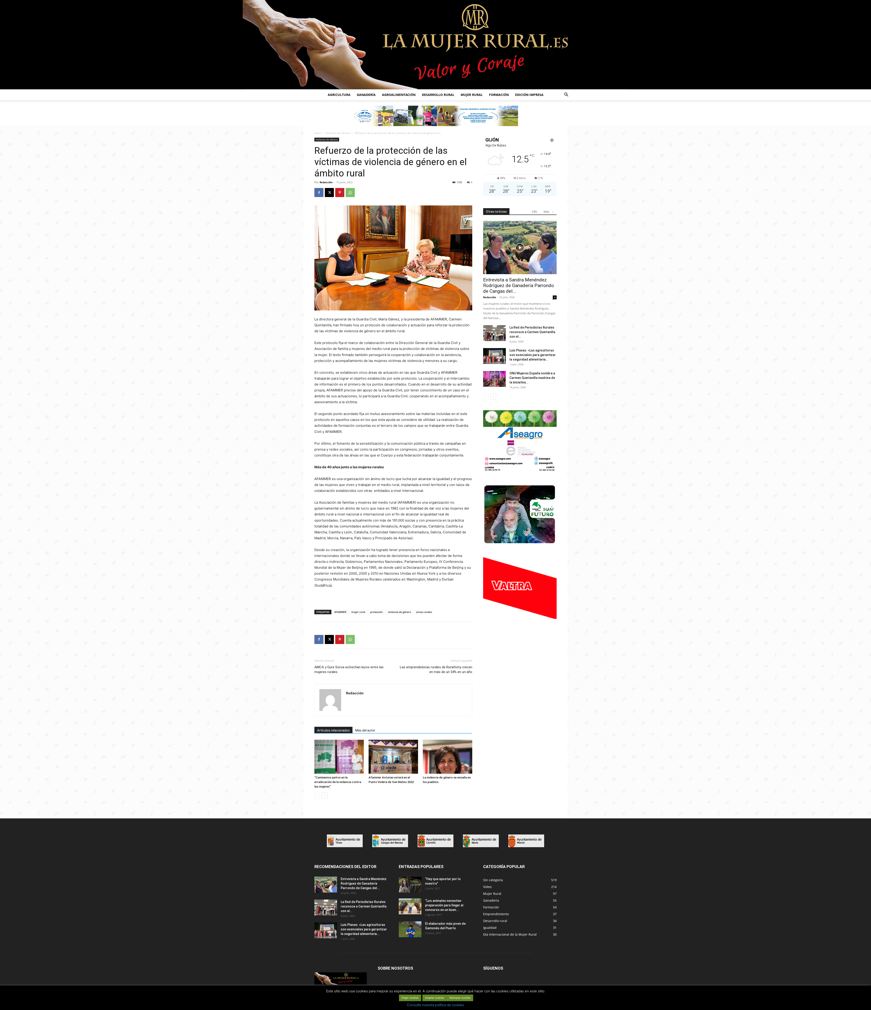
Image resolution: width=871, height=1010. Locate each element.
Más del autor (365, 730)
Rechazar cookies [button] (460, 997)
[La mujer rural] (435, 44)
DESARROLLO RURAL (438, 95)
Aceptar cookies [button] (434, 997)
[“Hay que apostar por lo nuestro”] (410, 885)
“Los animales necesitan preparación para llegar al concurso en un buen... (444, 905)
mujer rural (358, 612)
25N (534, 211)
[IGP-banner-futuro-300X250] (520, 544)
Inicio (317, 133)
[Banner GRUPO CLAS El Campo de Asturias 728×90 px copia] (435, 116)
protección (376, 612)
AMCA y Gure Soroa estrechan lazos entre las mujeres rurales (349, 669)
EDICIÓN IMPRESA (529, 95)
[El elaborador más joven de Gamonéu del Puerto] (410, 929)
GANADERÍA (366, 95)
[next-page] (324, 795)
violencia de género (399, 612)
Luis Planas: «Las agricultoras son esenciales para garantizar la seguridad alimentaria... (532, 355)
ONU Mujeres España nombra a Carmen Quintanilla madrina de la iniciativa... (532, 377)
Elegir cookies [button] (410, 997)
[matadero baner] (520, 471)
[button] (566, 95)
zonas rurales (424, 612)
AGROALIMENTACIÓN (399, 95)
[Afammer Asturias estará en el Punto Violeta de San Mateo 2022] (393, 757)
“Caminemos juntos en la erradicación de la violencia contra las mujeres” (337, 782)
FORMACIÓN (499, 95)
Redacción (326, 182)
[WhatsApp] (350, 192)
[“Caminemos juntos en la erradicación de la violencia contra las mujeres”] (339, 757)
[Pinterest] (339, 192)
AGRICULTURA (339, 95)
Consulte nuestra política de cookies (435, 1005)
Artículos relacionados (333, 730)
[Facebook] (318, 192)
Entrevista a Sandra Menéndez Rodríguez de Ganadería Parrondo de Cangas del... (518, 285)
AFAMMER (340, 612)
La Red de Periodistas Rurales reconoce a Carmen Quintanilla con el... (532, 332)
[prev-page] (317, 795)
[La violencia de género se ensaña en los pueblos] (447, 757)
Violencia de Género (338, 133)
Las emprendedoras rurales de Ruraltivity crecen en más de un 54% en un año (436, 669)
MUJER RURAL (472, 95)
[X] (329, 192)
